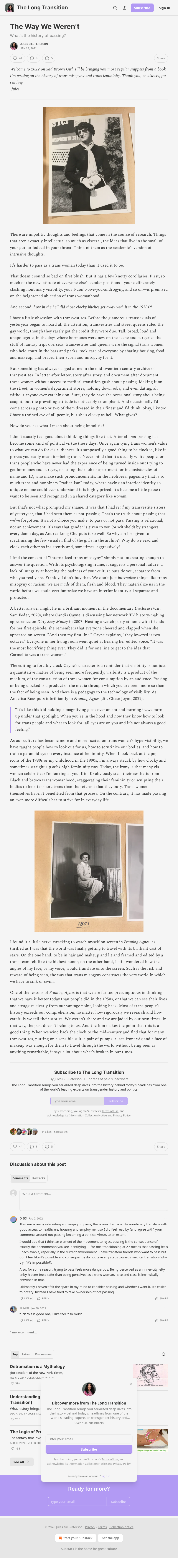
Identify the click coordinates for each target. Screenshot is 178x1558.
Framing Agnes (86, 699)
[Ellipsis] (165, 1218)
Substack (67, 1549)
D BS (23, 1218)
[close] (130, 1384)
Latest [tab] (26, 1354)
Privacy (90, 1527)
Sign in (164, 8)
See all (18, 1462)
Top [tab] (15, 1354)
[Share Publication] (124, 7)
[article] (89, 1375)
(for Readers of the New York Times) (37, 1372)
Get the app (110, 1538)
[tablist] (29, 1178)
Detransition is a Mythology (37, 1366)
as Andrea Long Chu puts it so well (72, 533)
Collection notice (121, 1527)
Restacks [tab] (38, 1178)
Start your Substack (77, 1538)
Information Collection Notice (88, 1464)
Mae (23, 1308)
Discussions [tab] (43, 1354)
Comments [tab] (20, 1178)
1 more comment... (23, 1332)
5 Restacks (61, 1132)
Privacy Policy (121, 1464)
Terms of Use (110, 1459)
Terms (102, 1527)
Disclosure (143, 608)
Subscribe (142, 8)
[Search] (115, 7)
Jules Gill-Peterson (34, 43)
